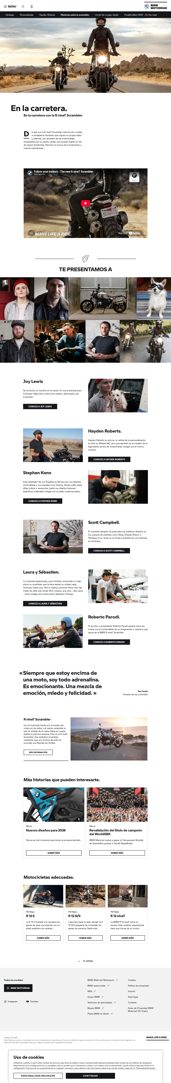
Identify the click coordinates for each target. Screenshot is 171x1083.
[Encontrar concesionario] (31, 5)
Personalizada (26, 14)
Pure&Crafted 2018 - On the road (140, 14)
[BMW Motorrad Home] (155, 6)
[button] (10, 6)
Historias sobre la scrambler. (75, 14)
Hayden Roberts (47, 14)
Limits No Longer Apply (106, 14)
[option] (17, 298)
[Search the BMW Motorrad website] (23, 5)
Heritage (10, 14)
